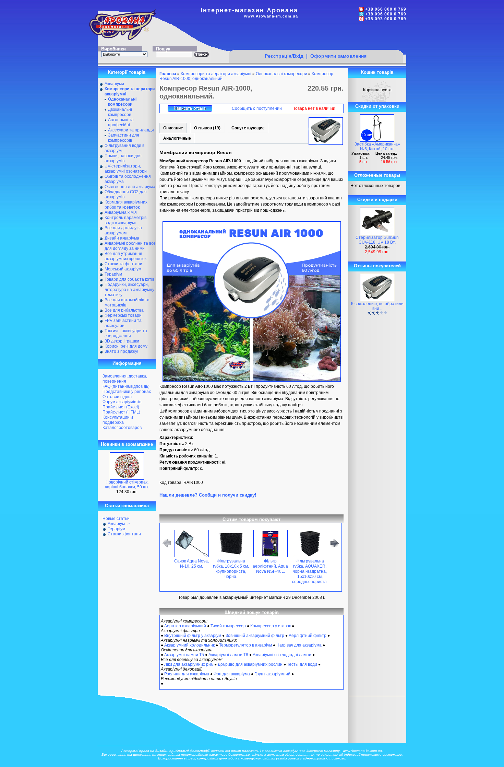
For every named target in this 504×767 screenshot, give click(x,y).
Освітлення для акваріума (130, 186)
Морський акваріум (123, 269)
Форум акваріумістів (122, 401)
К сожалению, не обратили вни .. (377, 306)
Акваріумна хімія (121, 212)
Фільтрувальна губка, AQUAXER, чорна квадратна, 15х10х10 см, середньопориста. (310, 571)
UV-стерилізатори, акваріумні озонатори (126, 169)
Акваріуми (114, 83)
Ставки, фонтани (124, 534)
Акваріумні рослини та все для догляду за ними (130, 246)
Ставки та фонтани (123, 264)
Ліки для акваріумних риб (188, 664)
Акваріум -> (119, 523)
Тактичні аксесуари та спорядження (126, 333)
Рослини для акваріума (186, 674)
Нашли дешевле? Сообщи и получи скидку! (207, 495)
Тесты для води (302, 664)
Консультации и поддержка (118, 420)
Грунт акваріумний (272, 674)
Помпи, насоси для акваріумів (123, 158)
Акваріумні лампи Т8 (228, 654)
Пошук (163, 48)
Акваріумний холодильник (189, 645)
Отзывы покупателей (377, 265)
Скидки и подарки (377, 199)
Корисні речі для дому (126, 346)
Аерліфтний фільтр (307, 635)
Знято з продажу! (121, 351)
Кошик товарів (377, 72)
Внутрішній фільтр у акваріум (192, 635)
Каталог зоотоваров (122, 427)
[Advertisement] (316, 36)
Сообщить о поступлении (257, 108)
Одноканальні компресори (281, 73)
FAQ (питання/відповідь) (126, 386)
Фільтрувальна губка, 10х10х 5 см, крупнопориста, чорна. (231, 569)
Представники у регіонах (127, 391)
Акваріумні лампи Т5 (184, 654)
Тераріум (113, 274)
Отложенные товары (377, 175)
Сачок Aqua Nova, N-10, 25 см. (191, 564)
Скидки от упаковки (377, 106)
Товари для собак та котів (129, 279)
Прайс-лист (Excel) (121, 407)
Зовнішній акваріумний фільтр (255, 635)
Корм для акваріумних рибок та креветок (126, 205)
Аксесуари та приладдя (131, 130)
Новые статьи (116, 518)
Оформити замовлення (338, 56)
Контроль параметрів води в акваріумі (125, 220)
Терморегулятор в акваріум (245, 645)
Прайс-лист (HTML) (121, 412)
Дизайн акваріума (122, 238)
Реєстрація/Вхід (284, 56)
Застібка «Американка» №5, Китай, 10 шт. (377, 146)
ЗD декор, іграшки (122, 341)
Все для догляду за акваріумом (123, 230)
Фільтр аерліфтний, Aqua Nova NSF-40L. (270, 566)
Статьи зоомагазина (127, 505)
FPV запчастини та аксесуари (123, 323)
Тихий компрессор (228, 626)
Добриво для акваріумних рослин (250, 664)
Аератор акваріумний (185, 626)
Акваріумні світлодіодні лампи (282, 654)
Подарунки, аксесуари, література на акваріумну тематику (129, 289)
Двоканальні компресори (120, 112)
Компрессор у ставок (270, 626)
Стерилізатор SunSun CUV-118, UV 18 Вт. (377, 240)
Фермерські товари (123, 315)
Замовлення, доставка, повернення (125, 379)
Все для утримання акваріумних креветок (125, 256)
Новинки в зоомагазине (127, 444)
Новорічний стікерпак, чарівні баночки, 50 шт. (127, 484)
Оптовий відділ (117, 396)
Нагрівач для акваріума (299, 645)
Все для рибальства (124, 310)
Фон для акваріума (232, 674)
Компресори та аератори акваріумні (216, 73)
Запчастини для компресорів (123, 138)
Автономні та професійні (121, 122)
